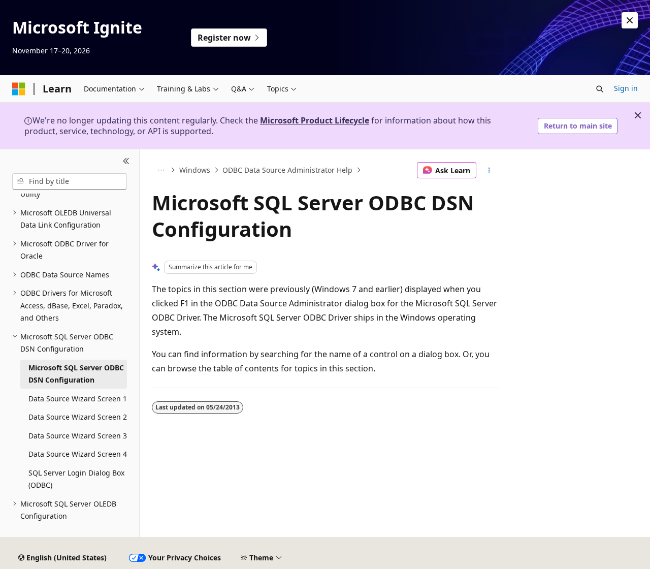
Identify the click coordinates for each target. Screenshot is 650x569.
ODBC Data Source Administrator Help (287, 170)
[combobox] (69, 181)
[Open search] (600, 89)
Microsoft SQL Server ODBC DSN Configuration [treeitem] (76, 374)
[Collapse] (126, 161)
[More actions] (489, 170)
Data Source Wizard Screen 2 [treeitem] (77, 417)
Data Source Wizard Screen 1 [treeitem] (77, 398)
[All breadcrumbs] (161, 170)
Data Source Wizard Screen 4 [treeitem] (77, 454)
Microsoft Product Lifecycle (314, 120)
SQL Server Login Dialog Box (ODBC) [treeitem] (76, 479)
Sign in (626, 88)
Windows (194, 170)
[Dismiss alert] (630, 20)
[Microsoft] (18, 89)
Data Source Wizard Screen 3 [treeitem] (77, 435)
